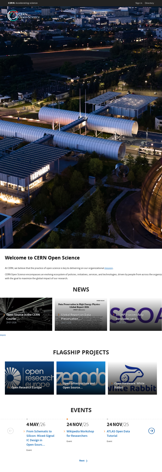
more (3, 335)
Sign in (138, 3)
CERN (22, 2)
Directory (149, 3)
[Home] (36, 15)
